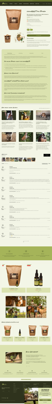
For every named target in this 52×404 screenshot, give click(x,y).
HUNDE (15, 3)
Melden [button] (18, 173)
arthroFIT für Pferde (32, 337)
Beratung (14, 390)
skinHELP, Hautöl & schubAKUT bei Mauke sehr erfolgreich (8, 144)
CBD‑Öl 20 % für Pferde (19, 337)
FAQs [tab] (42, 53)
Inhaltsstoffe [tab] (31, 53)
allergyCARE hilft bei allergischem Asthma (42, 143)
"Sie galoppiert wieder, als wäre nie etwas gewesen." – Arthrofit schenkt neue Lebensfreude (8, 123)
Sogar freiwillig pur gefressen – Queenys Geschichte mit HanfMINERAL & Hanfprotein (26, 122)
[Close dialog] (51, 388)
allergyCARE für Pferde (44, 337)
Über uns (14, 392)
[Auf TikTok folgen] (5, 397)
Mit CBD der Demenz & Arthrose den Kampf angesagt (25, 144)
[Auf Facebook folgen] (2, 397)
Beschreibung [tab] (9, 53)
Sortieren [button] (3, 163)
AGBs (24, 393)
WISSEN (20, 3)
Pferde (14, 385)
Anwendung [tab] (20, 53)
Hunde (14, 386)
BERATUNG (32, 3)
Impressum (24, 386)
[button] (38, 17)
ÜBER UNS (37, 3)
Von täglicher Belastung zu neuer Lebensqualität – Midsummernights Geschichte (41, 123)
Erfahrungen (15, 389)
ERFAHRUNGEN (26, 3)
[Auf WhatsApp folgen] (7, 397)
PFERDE (10, 3)
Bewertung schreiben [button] (46, 155)
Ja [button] (16, 173)
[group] (5, 154)
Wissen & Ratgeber (16, 388)
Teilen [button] (19, 173)
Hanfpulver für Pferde (7, 337)
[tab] (45, 163)
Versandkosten (31, 25)
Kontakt (24, 385)
